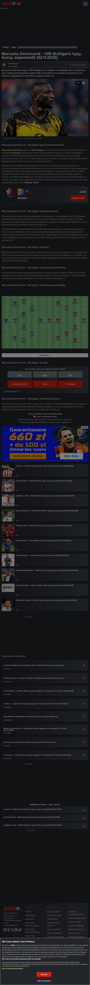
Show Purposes (44, 981)
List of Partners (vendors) (12, 968)
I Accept (44, 974)
